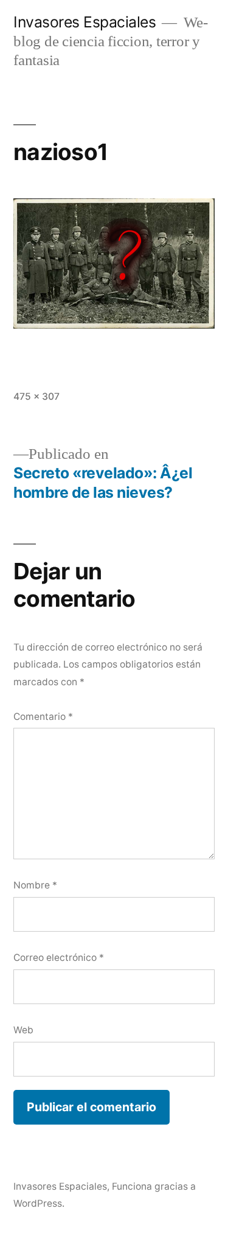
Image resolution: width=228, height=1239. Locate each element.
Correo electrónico (58, 957)
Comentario (43, 716)
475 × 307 (36, 396)
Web (23, 1030)
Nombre (35, 885)
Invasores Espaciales (84, 22)
